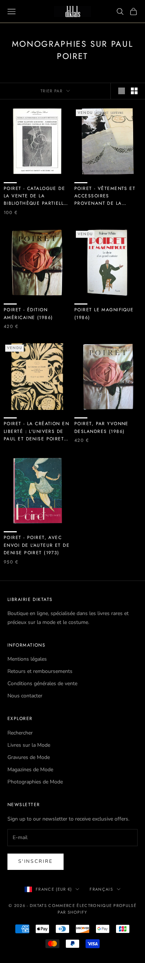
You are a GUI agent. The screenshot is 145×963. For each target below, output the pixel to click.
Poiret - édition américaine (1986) (28, 313)
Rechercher (20, 732)
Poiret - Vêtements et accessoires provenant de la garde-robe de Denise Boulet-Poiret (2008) (105, 196)
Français (101, 889)
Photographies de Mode (35, 781)
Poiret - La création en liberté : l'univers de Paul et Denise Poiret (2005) (36, 431)
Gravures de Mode (28, 757)
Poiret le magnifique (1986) (104, 313)
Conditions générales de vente (42, 683)
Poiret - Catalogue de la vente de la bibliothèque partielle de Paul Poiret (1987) (35, 196)
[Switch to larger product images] (121, 91)
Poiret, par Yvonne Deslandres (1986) (101, 427)
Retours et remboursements (39, 671)
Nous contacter (24, 695)
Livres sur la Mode (28, 745)
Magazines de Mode (30, 769)
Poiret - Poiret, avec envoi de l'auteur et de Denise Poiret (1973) (37, 545)
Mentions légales (27, 659)
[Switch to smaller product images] (134, 91)
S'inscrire (35, 861)
